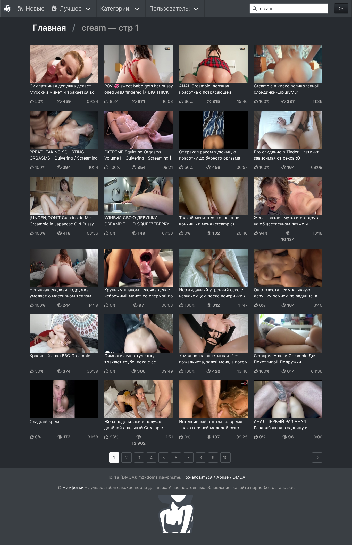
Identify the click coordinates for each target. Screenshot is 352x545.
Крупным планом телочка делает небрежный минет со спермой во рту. (138, 296)
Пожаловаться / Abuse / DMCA (213, 477)
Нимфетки (73, 487)
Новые (34, 8)
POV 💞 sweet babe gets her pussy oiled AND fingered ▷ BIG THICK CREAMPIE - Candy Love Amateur (138, 92)
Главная (49, 27)
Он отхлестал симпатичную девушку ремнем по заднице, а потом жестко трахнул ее (285, 296)
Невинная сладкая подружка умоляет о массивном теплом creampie (60, 296)
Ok (341, 8)
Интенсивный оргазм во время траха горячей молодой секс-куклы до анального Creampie (210, 427)
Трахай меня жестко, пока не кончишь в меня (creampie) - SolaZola (209, 224)
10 (225, 457)
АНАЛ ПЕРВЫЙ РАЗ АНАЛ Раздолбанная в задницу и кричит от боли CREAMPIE (281, 427)
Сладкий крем (44, 421)
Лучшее (69, 8)
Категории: (115, 8)
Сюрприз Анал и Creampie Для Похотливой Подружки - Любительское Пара (285, 362)
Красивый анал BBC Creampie (60, 355)
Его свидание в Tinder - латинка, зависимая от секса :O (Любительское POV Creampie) (287, 158)
